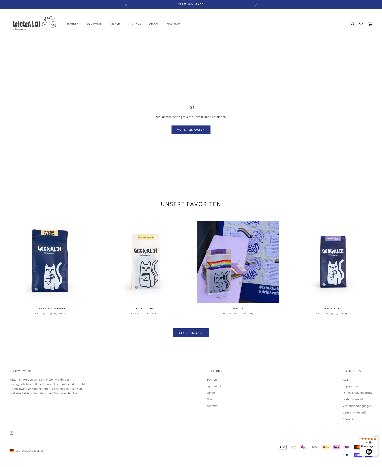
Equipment (95, 23)
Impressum (350, 386)
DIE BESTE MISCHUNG (50, 308)
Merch (115, 23)
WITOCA (238, 308)
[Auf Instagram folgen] (12, 433)
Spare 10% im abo (191, 4)
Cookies (348, 419)
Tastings (134, 23)
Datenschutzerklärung (357, 393)
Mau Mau (173, 23)
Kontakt (212, 406)
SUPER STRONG (331, 308)
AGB (345, 379)
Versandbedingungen (357, 406)
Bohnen (73, 23)
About (154, 23)
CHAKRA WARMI (144, 308)
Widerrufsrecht (353, 399)
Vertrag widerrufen (355, 412)
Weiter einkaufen (191, 129)
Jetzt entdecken (191, 333)
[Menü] (375, 437)
